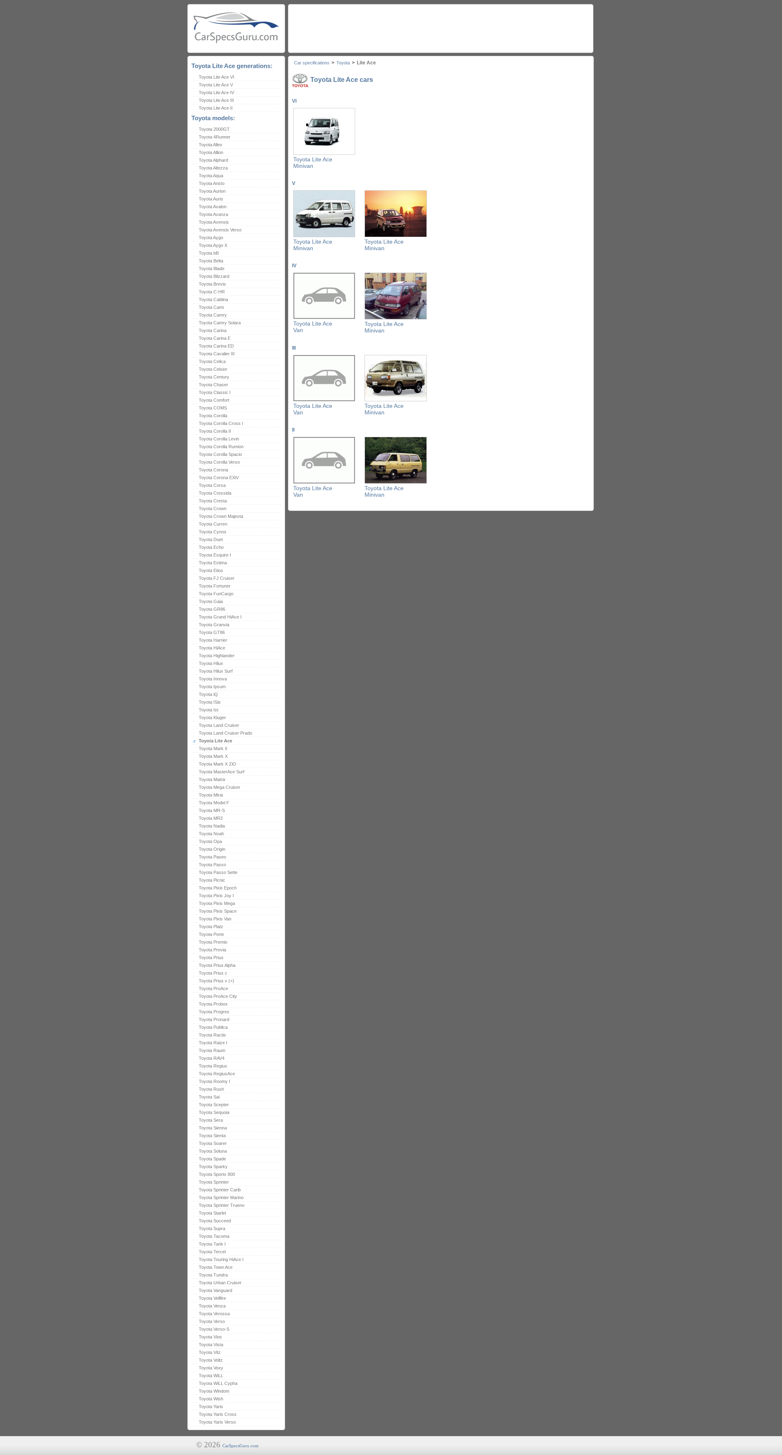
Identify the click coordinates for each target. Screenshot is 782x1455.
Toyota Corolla (213, 415)
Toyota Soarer (213, 1143)
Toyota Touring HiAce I (221, 1259)
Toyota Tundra (213, 1274)
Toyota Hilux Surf (216, 671)
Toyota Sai (209, 1096)
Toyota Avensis (214, 222)
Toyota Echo (211, 547)
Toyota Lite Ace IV (216, 92)
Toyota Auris (211, 198)
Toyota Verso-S (214, 1329)
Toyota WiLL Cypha (218, 1383)
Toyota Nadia (212, 825)
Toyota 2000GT (214, 129)
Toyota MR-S (212, 810)
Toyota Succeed (215, 1220)
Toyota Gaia (211, 601)
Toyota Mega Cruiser (219, 787)
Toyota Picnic (212, 880)
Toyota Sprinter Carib (220, 1189)
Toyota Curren (213, 524)
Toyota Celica (212, 361)
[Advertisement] (440, 26)
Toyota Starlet (212, 1213)
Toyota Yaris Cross (218, 1414)
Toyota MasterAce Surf (221, 771)
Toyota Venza (212, 1305)
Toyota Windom (214, 1391)
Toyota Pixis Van (215, 918)
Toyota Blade (211, 268)
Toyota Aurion (212, 191)
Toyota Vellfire (212, 1298)
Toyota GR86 (212, 609)
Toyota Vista (211, 1344)
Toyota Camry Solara (220, 322)
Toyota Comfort (214, 400)
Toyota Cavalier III (217, 353)
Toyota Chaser (213, 384)
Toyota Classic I (215, 392)
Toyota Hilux (211, 663)
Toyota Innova (213, 678)
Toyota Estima (213, 562)
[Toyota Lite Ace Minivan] (324, 153)
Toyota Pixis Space (218, 911)
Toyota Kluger (212, 717)
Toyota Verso (212, 1321)
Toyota (343, 62)
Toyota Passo (212, 864)
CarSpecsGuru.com (240, 1445)
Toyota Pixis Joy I (216, 895)
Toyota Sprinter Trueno (221, 1205)
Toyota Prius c (213, 973)
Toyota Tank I (212, 1243)
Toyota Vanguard (215, 1290)
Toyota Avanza (213, 214)
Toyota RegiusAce (217, 1073)
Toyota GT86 (212, 632)
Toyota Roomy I (214, 1081)
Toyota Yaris (211, 1406)
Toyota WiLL (211, 1375)
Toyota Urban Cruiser (220, 1282)
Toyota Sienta (212, 1135)
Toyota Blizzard (214, 276)
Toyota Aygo (211, 237)
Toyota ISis (210, 702)
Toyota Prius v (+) (216, 980)
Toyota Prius (211, 957)
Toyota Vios (210, 1336)
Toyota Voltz (211, 1360)
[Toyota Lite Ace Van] (324, 317)
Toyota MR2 (211, 818)
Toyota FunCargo (216, 593)
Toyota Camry (213, 315)
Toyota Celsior (213, 369)
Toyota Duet (211, 539)
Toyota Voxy (211, 1367)
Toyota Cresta (213, 500)
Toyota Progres (214, 1011)
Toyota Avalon (212, 206)
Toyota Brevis (212, 284)
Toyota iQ (208, 694)
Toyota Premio (213, 942)
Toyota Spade (212, 1158)
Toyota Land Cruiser (219, 725)
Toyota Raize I (213, 1042)
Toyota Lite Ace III (216, 100)
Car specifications (311, 62)
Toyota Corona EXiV (219, 477)
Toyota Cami (211, 307)
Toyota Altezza (213, 167)
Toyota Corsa (212, 485)
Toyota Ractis (212, 1034)
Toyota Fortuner (215, 585)
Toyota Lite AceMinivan (312, 162)
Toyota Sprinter (214, 1182)
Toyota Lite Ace (215, 740)
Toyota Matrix (212, 779)
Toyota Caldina (213, 299)
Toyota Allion (211, 152)
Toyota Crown (212, 508)
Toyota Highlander (217, 655)
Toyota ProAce (213, 988)
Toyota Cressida (215, 493)
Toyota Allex (210, 144)
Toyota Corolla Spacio (220, 454)
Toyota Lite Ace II (216, 108)
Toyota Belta (211, 260)
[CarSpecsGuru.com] (236, 26)
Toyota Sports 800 (217, 1174)
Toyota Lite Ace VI (216, 77)
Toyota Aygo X (213, 245)
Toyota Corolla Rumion (221, 446)
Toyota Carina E (215, 338)
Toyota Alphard (213, 160)
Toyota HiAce (212, 647)
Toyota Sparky (213, 1166)
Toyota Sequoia (214, 1112)
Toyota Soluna (213, 1151)
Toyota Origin (212, 849)
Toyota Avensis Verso (220, 229)
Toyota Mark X (213, 756)
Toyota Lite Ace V (216, 84)
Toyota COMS (213, 407)
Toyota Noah (211, 833)
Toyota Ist (208, 709)
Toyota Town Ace (216, 1267)
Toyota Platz (211, 926)
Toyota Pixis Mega (217, 903)
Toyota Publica (213, 1027)
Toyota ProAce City (218, 996)
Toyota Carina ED (216, 345)
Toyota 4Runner (215, 136)
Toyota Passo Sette (218, 872)
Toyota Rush (211, 1089)
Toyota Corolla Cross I (221, 423)
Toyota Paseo (212, 856)
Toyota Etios (211, 570)
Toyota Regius (213, 1065)
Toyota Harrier (213, 640)
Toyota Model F (214, 802)
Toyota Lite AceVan (312, 326)
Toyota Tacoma (214, 1236)
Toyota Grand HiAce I (220, 616)
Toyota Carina (212, 330)
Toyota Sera (211, 1120)
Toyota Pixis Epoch (218, 887)
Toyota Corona (213, 469)
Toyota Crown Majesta (221, 516)
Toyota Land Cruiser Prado (225, 733)
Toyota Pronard (214, 1019)
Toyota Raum (212, 1050)
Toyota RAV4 (211, 1058)
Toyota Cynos (212, 531)
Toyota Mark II (213, 748)
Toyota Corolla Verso (219, 462)
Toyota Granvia (214, 624)
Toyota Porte (211, 934)
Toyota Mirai (211, 794)
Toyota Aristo (211, 183)
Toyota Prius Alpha (217, 965)
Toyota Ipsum (212, 686)
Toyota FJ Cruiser (217, 578)
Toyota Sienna (213, 1127)
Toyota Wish (211, 1398)
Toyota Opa (210, 841)
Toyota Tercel (212, 1251)
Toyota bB (209, 253)
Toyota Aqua (211, 175)
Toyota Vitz (210, 1352)
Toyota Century (214, 376)
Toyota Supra (212, 1228)
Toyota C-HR (212, 291)
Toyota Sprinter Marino (221, 1197)
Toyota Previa (212, 949)
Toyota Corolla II (215, 431)
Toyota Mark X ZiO (217, 764)
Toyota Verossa (214, 1313)
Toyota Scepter (214, 1104)
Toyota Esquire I (215, 555)
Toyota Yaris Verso (217, 1422)
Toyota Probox (213, 1004)
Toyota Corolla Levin (219, 438)
